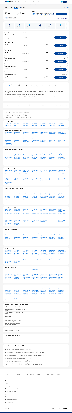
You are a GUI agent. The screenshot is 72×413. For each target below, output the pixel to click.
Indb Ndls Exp (8, 58)
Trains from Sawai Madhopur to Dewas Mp (12, 330)
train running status (47, 86)
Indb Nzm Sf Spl (9, 50)
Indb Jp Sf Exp (9, 66)
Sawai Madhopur (45, 38)
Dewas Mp (7, 38)
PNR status (35, 86)
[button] (53, 14)
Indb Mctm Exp (9, 74)
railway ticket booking (19, 105)
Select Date (60, 37)
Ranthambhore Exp (10, 35)
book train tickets (10, 85)
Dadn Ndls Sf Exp (9, 42)
